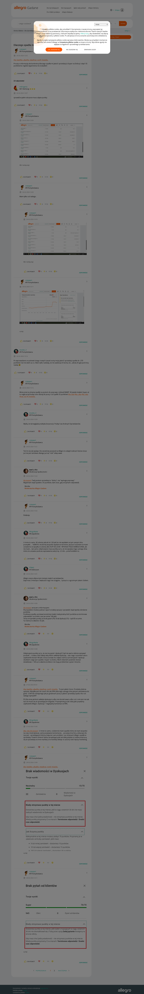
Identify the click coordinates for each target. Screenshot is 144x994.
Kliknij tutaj (85, 33)
